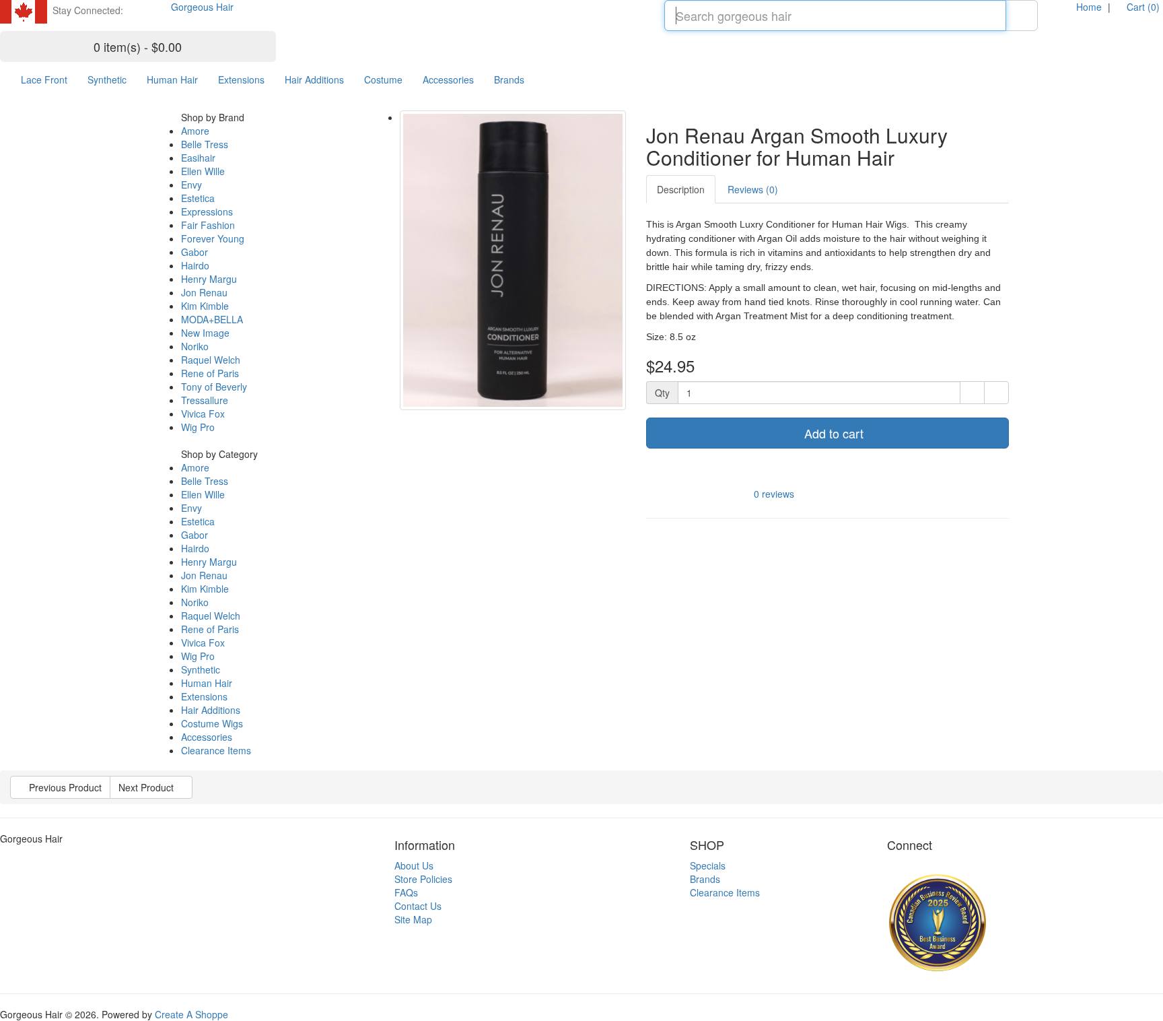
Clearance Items (216, 750)
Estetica (198, 198)
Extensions (241, 79)
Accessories (448, 79)
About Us (413, 865)
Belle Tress (204, 144)
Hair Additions (314, 79)
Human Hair (172, 79)
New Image (205, 332)
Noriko (195, 346)
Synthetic (107, 79)
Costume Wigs (212, 723)
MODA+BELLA (212, 319)
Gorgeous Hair (202, 6)
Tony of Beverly (214, 386)
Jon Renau (204, 292)
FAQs (406, 892)
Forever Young (212, 238)
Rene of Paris (210, 373)
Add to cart (832, 433)
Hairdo (195, 265)
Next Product (147, 787)
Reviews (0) (753, 189)
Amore (195, 130)
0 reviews (774, 493)
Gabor (194, 252)
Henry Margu (209, 279)
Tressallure (204, 400)
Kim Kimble (205, 305)
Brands (509, 79)
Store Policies (423, 879)
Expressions (207, 211)
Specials (708, 865)
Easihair (198, 157)
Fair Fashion (208, 225)
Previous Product (64, 787)
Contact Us (418, 906)
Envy (191, 184)
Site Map (413, 919)
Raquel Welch (210, 359)
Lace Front (44, 79)
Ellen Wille (203, 171)
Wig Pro (198, 427)
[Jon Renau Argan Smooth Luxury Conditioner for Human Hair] (513, 260)
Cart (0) (1142, 6)
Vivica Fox (203, 413)
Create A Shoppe (191, 1014)
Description (681, 189)
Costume (383, 79)
